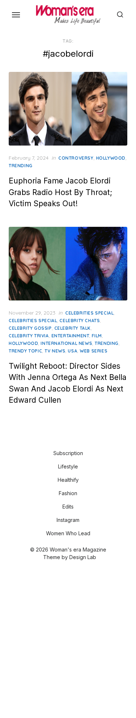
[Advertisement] (68, 640)
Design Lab (82, 557)
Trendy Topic (25, 351)
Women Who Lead (68, 533)
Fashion (68, 493)
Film (97, 335)
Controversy (76, 158)
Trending (21, 165)
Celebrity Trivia (29, 335)
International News (66, 343)
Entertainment (70, 335)
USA (72, 351)
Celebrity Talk (72, 328)
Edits (68, 506)
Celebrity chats (79, 320)
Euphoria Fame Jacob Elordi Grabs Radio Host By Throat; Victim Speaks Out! (60, 192)
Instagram (68, 520)
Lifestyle (68, 466)
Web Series (93, 351)
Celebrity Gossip (30, 328)
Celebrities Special (89, 313)
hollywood (110, 158)
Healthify (68, 480)
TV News (55, 351)
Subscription (68, 453)
